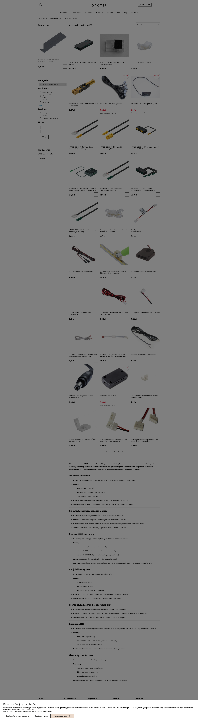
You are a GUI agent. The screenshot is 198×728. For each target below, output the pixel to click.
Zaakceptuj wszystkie (63, 716)
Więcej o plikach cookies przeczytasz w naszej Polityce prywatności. (27, 711)
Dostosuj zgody (41, 716)
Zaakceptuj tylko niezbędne (17, 716)
